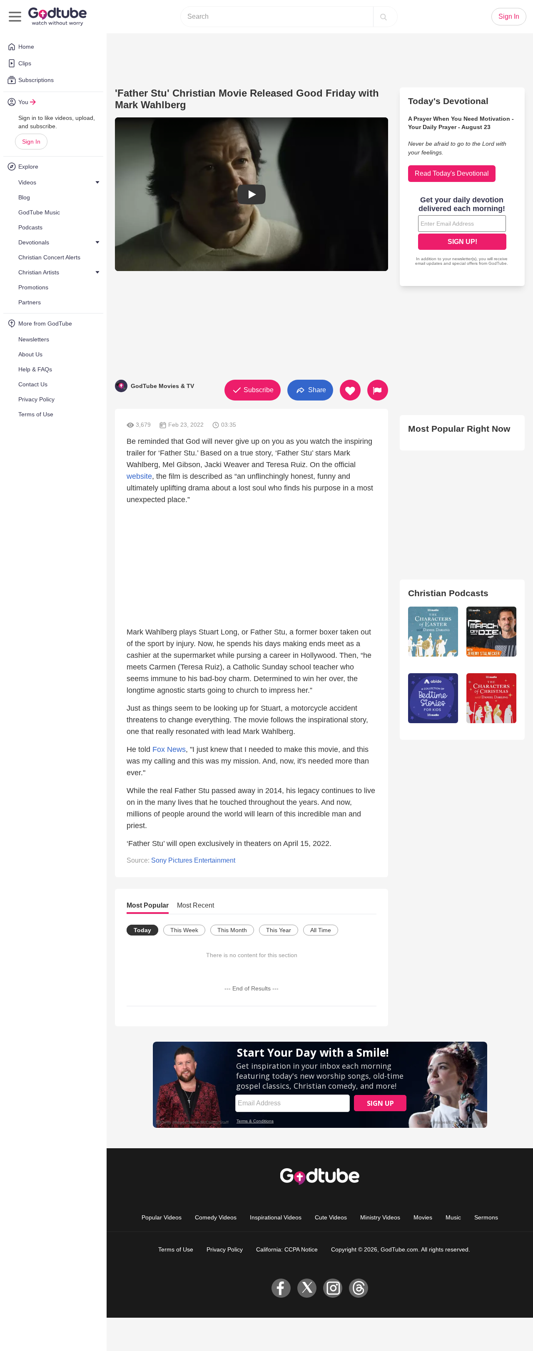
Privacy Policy (225, 1249)
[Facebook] (281, 1288)
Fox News (169, 749)
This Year (278, 930)
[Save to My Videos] (350, 390)
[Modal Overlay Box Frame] (462, 232)
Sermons (486, 1217)
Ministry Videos (380, 1217)
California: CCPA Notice (287, 1249)
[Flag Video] (377, 390)
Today (142, 930)
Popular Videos (162, 1217)
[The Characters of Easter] (433, 632)
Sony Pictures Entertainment (193, 860)
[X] (306, 1288)
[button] (251, 194)
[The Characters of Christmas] (491, 698)
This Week (184, 930)
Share (316, 389)
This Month (232, 930)
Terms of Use (175, 1249)
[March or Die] (491, 632)
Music (453, 1217)
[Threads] (358, 1288)
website (139, 476)
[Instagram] (332, 1288)
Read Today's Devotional (452, 173)
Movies (422, 1217)
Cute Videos (331, 1217)
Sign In (31, 141)
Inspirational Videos (275, 1217)
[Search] (383, 17)
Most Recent (195, 905)
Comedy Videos (216, 1217)
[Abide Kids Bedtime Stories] (433, 698)
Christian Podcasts (448, 593)
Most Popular (148, 905)
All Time (320, 930)
